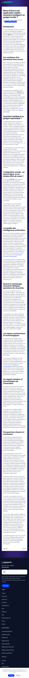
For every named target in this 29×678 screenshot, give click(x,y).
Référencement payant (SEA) (8, 649)
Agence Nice (4, 596)
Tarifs (3, 608)
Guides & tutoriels (5, 666)
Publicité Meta (5, 637)
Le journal (4, 660)
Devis (3, 614)
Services (3, 624)
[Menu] (25, 2)
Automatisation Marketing (7, 631)
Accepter (11, 675)
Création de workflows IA (7, 653)
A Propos (3, 593)
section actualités (10, 327)
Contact (5, 586)
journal (23, 498)
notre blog (20, 538)
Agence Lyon (4, 599)
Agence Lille (4, 602)
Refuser (18, 675)
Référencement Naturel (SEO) (8, 646)
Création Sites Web (6, 643)
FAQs (3, 663)
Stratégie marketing (6, 634)
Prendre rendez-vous (6, 617)
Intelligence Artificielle (10, 21)
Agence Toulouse (5, 605)
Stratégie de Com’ (5, 640)
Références (4, 611)
